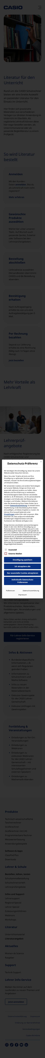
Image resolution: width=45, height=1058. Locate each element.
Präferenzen (10, 591)
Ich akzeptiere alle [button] (22, 566)
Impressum (22, 595)
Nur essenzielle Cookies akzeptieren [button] (22, 573)
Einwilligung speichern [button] (22, 560)
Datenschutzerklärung (18, 505)
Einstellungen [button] (9, 514)
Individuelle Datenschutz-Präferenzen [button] (23, 580)
